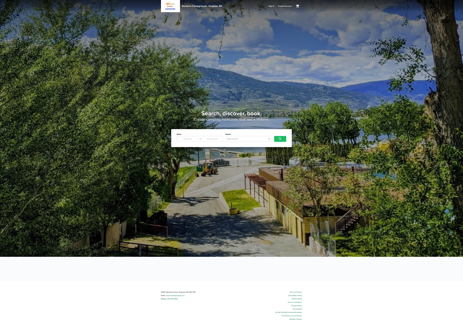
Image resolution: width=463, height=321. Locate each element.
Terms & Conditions (295, 302)
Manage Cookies (296, 319)
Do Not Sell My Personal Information (288, 312)
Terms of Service (296, 292)
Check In (188, 139)
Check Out (212, 139)
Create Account (285, 6)
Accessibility (297, 309)
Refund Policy (297, 299)
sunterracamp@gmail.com (175, 296)
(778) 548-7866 (172, 299)
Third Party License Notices (292, 316)
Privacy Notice (296, 306)
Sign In (271, 6)
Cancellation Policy (295, 296)
